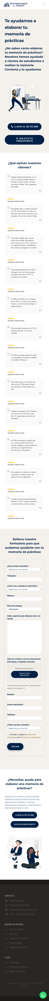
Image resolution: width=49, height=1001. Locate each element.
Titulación (12, 576)
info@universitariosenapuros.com (23, 910)
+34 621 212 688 (16, 901)
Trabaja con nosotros (18, 947)
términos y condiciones (30, 737)
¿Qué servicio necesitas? (18, 566)
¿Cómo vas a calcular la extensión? (22, 586)
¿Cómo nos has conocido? (18, 725)
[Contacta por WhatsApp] (43, 995)
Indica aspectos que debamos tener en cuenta (23, 617)
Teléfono (11, 715)
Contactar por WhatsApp (19, 905)
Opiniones (13, 934)
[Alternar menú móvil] (44, 3)
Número (11, 596)
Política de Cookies (17, 971)
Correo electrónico (15, 704)
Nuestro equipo (15, 943)
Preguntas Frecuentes (18, 938)
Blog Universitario (16, 929)
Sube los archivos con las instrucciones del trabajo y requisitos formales (24, 660)
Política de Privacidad (18, 967)
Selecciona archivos (24, 674)
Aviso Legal (14, 962)
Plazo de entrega (15, 606)
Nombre (11, 694)
